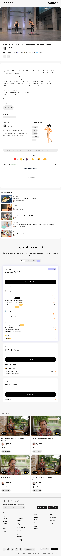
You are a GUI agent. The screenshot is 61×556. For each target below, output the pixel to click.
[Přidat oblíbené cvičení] (27, 418)
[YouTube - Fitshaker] (12, 549)
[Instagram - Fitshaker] (8, 549)
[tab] (36, 261)
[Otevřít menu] (57, 3)
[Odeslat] (23, 507)
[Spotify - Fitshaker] (16, 549)
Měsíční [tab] (23, 261)
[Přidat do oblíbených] (8, 56)
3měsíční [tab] (29, 261)
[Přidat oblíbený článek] (10, 197)
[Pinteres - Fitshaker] (20, 549)
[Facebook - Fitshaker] (4, 549)
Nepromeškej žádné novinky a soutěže (13, 504)
